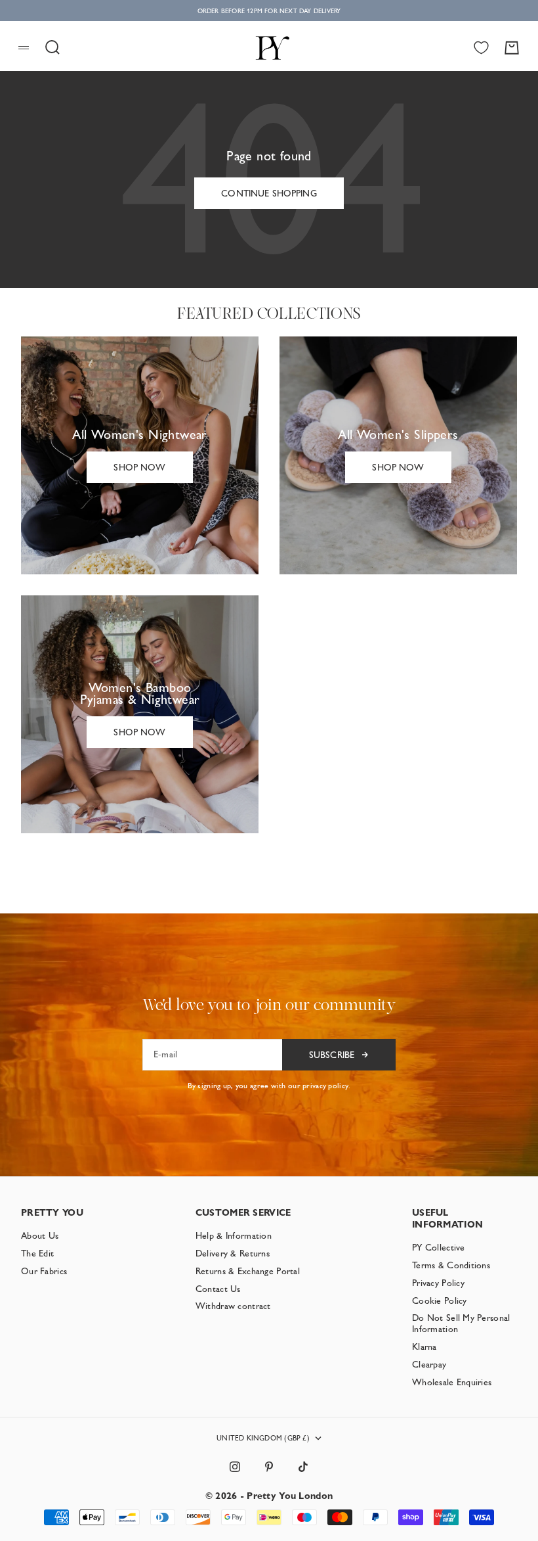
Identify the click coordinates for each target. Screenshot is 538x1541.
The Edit (37, 1253)
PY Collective (438, 1247)
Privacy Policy (438, 1283)
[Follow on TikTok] (303, 1466)
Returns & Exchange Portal (248, 1271)
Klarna (424, 1346)
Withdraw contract (233, 1306)
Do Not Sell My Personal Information (461, 1323)
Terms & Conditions (451, 1265)
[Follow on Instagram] (234, 1466)
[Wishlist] (481, 48)
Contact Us (218, 1289)
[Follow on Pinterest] (269, 1466)
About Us (39, 1235)
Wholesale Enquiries (451, 1382)
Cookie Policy (439, 1300)
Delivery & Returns (233, 1253)
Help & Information (234, 1235)
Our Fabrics (44, 1271)
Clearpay (429, 1364)
